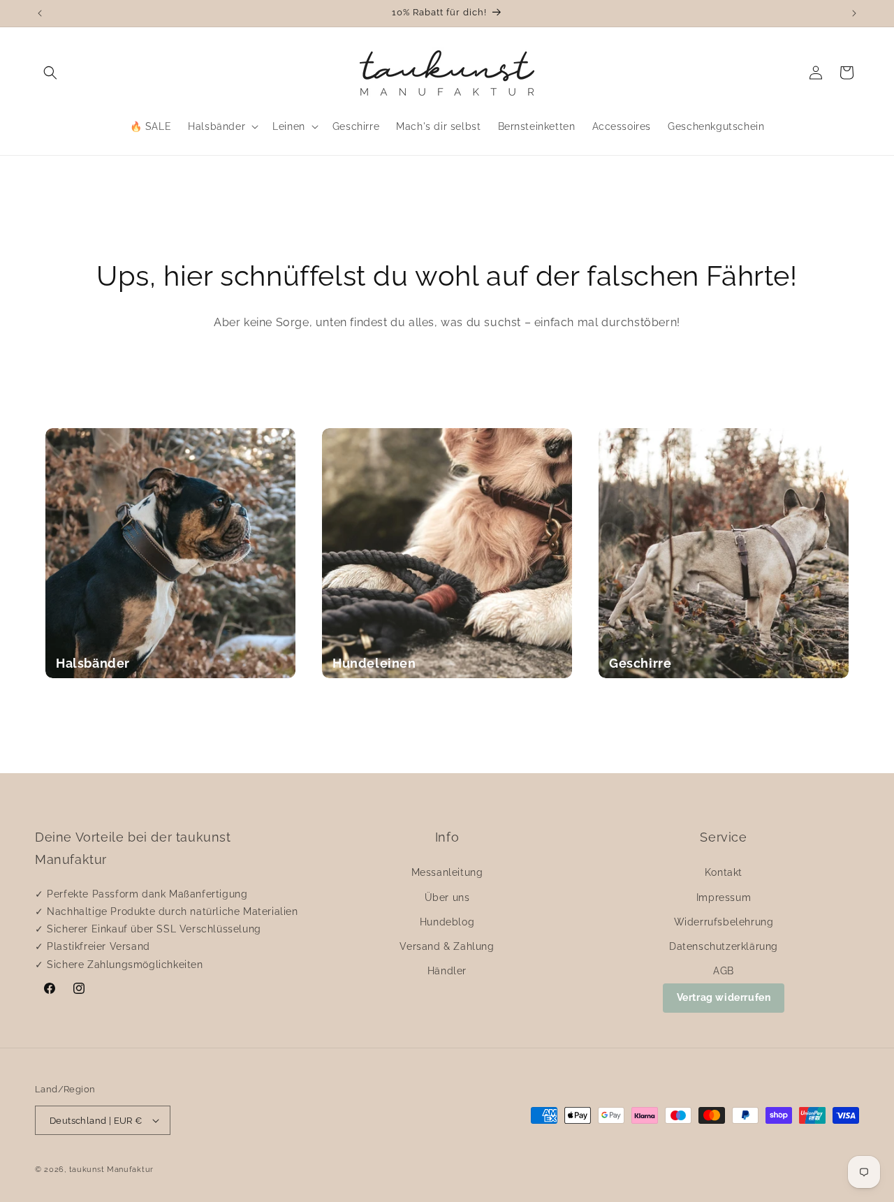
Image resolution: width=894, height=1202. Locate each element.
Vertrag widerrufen (724, 997)
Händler (447, 970)
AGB (723, 970)
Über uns (447, 897)
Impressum (723, 897)
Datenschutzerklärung (723, 946)
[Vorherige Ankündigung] (39, 13)
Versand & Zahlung (447, 946)
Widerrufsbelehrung (724, 922)
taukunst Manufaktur (111, 1169)
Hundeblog (447, 922)
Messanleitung (447, 872)
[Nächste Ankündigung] (854, 13)
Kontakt (723, 872)
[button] (50, 72)
